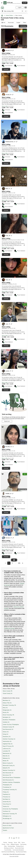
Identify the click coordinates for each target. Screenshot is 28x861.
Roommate (11, 22)
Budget (18, 22)
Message (6, 69)
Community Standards (18, 850)
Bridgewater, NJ (7, 710)
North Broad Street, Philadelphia (11, 777)
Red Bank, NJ (6, 799)
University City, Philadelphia (10, 809)
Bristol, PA (5, 712)
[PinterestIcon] (16, 838)
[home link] (2, 7)
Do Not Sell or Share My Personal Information (14, 854)
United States (9, 15)
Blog (5, 846)
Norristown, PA (7, 775)
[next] (25, 11)
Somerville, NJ (7, 801)
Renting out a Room (9, 848)
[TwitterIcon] (11, 838)
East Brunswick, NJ (8, 729)
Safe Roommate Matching (8, 851)
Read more (7, 421)
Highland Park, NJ (7, 744)
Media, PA (5, 760)
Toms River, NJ (7, 804)
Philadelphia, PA (7, 785)
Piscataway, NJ (7, 787)
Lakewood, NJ (7, 748)
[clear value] (22, 11)
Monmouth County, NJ (9, 765)
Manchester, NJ (7, 753)
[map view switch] (14, 560)
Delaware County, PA (8, 727)
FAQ (19, 842)
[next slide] (24, 176)
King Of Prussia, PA (8, 746)
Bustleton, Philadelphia (9, 719)
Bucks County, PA (7, 691)
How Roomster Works (21, 851)
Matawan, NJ (6, 758)
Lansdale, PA (6, 751)
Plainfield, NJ (6, 794)
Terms (15, 842)
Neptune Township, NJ (9, 770)
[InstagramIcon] (19, 838)
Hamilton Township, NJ (9, 739)
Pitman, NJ (6, 792)
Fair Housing (23, 844)
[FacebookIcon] (9, 838)
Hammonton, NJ (7, 741)
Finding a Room (20, 846)
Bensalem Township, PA (9, 705)
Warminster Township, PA (10, 813)
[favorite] (2, 30)
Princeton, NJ (6, 797)
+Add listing (23, 26)
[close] (2, 3)
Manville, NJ (6, 756)
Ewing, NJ (5, 734)
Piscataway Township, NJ (10, 789)
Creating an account (9, 628)
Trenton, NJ (6, 806)
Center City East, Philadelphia (11, 724)
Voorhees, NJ (6, 811)
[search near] (2, 11)
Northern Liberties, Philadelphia (11, 782)
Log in (19, 7)
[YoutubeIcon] (14, 838)
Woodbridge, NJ (7, 818)
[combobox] (12, 11)
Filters (24, 22)
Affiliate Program (15, 844)
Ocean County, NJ (7, 693)
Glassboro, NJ (6, 736)
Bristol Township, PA (8, 715)
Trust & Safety (7, 850)
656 (19, 563)
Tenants (5, 830)
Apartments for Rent (8, 828)
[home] (2, 15)
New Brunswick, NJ (8, 772)
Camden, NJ (6, 722)
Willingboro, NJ (7, 816)
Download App (11, 846)
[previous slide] (4, 176)
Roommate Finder (19, 848)
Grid (4, 22)
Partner (5, 842)
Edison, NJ (6, 731)
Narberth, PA (6, 768)
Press (8, 844)
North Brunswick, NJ (8, 780)
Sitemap (10, 842)
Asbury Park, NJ (7, 703)
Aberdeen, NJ (6, 700)
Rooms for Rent (7, 825)
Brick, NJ (5, 707)
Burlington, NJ (6, 717)
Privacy (3, 844)
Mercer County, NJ (8, 763)
